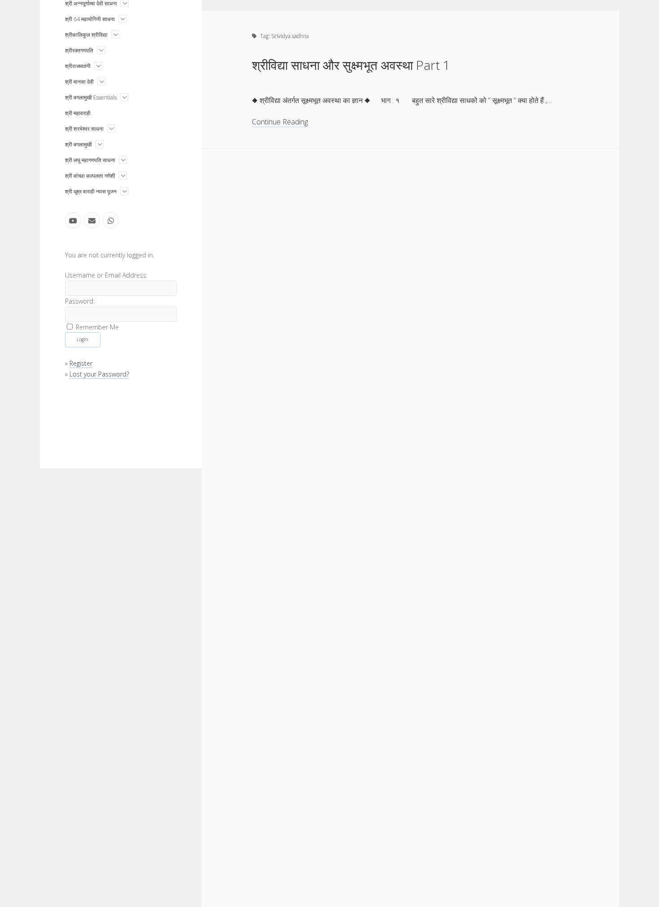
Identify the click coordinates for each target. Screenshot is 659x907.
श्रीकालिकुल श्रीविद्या (86, 35)
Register (80, 363)
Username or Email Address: (106, 275)
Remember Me (97, 326)
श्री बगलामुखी (78, 144)
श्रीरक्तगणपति (79, 50)
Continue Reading (280, 122)
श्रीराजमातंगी (78, 66)
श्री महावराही (78, 113)
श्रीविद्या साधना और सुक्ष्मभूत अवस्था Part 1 (351, 64)
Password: (80, 301)
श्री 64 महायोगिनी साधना (90, 19)
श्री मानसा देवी (79, 82)
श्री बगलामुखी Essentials (91, 97)
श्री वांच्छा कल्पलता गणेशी (90, 176)
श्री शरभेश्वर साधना (84, 129)
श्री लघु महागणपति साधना (90, 160)
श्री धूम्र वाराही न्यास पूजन (91, 191)
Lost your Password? (99, 374)
